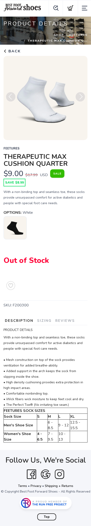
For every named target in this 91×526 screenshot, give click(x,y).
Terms (22, 486)
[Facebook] (31, 474)
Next (80, 97)
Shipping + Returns (59, 486)
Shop (59, 35)
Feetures (78, 35)
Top (47, 517)
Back (14, 51)
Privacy (36, 486)
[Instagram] (59, 474)
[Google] (45, 474)
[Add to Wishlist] (10, 285)
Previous (10, 97)
